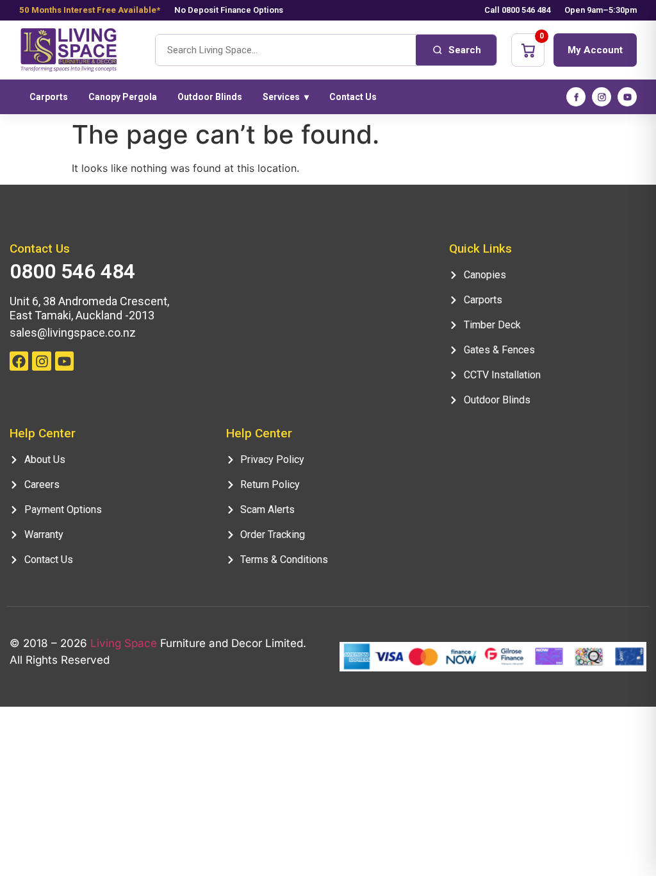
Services (286, 97)
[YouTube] (627, 96)
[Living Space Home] (80, 50)
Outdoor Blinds (209, 97)
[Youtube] (64, 360)
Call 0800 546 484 (517, 10)
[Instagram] (601, 96)
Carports (48, 97)
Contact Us (353, 97)
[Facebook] (576, 96)
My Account (595, 50)
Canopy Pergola (122, 97)
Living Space (123, 643)
